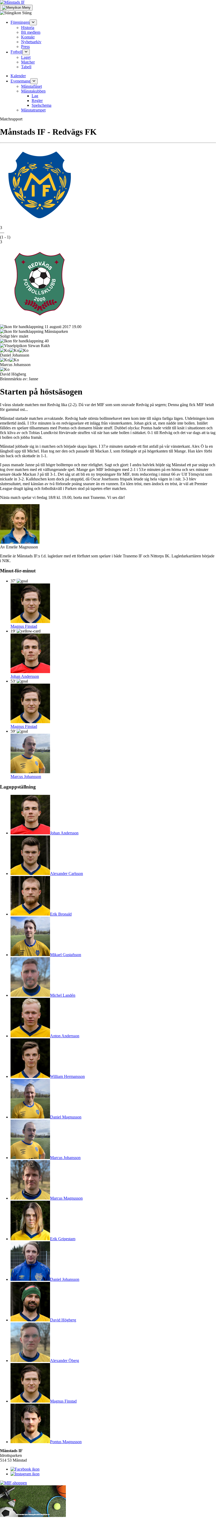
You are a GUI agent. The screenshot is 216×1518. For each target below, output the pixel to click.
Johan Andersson (25, 676)
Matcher (28, 62)
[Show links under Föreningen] (33, 22)
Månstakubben (33, 91)
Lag (35, 96)
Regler (37, 100)
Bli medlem (30, 32)
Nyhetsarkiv (31, 42)
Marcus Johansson (26, 776)
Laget (26, 57)
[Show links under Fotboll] (26, 52)
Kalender (18, 76)
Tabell (26, 67)
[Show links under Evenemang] (34, 81)
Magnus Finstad (24, 626)
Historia (27, 27)
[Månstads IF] (12, 2)
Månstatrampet (33, 110)
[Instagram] (25, 1474)
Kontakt (28, 37)
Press (25, 46)
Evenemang (20, 81)
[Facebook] (25, 1469)
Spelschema (41, 105)
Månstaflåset (31, 86)
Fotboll (16, 52)
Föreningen (20, 22)
